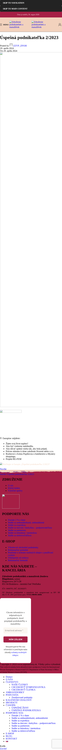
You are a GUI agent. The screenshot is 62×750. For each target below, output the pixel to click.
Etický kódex (14, 488)
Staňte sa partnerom (17, 530)
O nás (10, 485)
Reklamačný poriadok (18, 550)
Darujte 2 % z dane (16, 520)
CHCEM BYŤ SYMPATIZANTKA (28, 687)
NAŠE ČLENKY (20, 684)
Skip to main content (15, 9)
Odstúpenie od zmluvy (18, 557)
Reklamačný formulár (18, 560)
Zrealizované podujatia (22, 697)
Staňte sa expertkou (17, 525)
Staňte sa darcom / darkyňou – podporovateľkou (30, 527)
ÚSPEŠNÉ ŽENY (20, 708)
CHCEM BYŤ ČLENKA (23, 690)
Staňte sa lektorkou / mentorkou (22, 533)
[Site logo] (20, 27)
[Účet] (60, 24)
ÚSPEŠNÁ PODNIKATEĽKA (26, 710)
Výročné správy (15, 490)
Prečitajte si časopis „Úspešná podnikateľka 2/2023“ (26, 464)
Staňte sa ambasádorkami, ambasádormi (26, 522)
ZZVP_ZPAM (20, 45)
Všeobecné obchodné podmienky (23, 547)
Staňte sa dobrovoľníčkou (19, 535)
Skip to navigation (13, 3)
